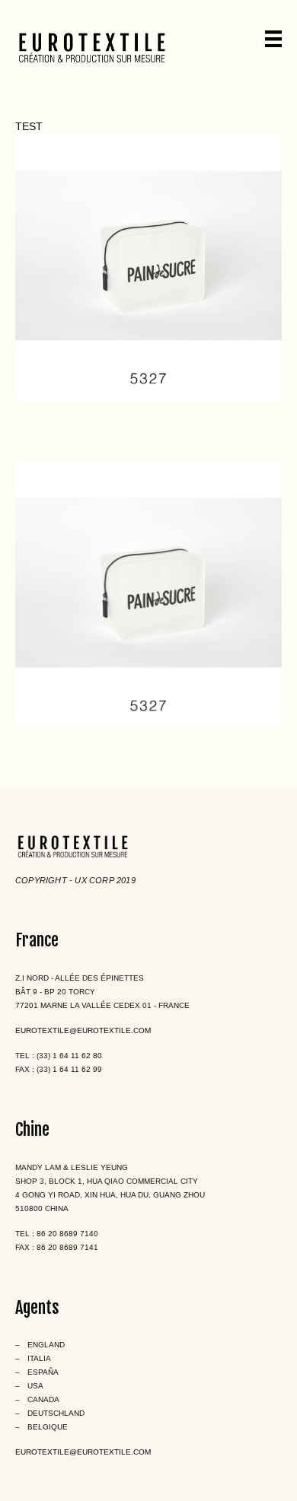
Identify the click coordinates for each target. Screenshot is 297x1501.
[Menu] (273, 38)
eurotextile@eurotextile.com (83, 1030)
